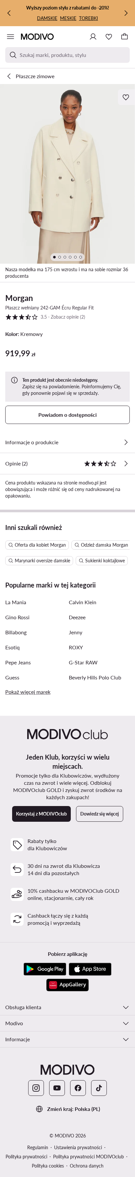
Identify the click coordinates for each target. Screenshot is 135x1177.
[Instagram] (36, 1088)
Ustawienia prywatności (78, 1147)
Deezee (77, 617)
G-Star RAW (83, 662)
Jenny (75, 632)
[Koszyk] (124, 36)
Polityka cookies (48, 1165)
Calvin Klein (82, 602)
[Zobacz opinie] (126, 463)
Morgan (19, 298)
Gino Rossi (17, 617)
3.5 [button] (45, 317)
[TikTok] (99, 1088)
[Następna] (126, 13)
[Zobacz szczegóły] (126, 442)
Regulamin (37, 1147)
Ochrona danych (87, 1165)
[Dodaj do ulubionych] (126, 97)
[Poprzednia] (9, 13)
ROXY (76, 647)
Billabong (16, 632)
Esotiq (12, 647)
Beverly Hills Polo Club (95, 677)
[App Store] (90, 969)
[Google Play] (45, 969)
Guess (12, 677)
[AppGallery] (67, 985)
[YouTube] (57, 1088)
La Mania (15, 602)
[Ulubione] (109, 36)
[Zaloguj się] (93, 36)
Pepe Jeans (18, 662)
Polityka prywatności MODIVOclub (88, 1156)
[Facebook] (78, 1088)
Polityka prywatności (26, 1156)
